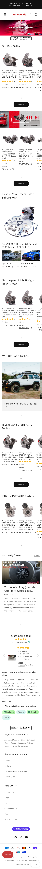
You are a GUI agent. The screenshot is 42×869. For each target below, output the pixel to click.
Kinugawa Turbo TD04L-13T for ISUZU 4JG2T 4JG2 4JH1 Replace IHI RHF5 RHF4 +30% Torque (10, 525)
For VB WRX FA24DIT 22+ (27, 265)
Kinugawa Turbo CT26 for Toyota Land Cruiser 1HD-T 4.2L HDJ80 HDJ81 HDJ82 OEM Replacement (10, 457)
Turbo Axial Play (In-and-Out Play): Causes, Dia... (19, 588)
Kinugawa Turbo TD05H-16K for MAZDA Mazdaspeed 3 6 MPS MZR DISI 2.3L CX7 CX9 (27, 312)
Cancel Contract (10, 808)
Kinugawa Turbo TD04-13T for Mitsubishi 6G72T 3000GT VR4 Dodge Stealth (9, 154)
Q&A (6, 814)
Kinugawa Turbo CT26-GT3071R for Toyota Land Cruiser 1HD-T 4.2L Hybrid (27, 456)
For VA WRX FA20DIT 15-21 (9, 265)
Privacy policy (9, 860)
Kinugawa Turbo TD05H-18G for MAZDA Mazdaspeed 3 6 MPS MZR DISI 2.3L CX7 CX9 (27, 75)
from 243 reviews (19, 642)
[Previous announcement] (4, 4)
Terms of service (22, 860)
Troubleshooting (10, 819)
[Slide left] (15, 98)
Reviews (7, 766)
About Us (7, 760)
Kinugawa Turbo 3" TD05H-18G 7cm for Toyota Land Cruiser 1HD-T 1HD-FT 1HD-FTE (9, 75)
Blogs (6, 798)
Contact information (22, 864)
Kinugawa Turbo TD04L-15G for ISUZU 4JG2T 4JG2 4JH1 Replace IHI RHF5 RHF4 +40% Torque (27, 525)
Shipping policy (34, 860)
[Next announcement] (37, 4)
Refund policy (32, 857)
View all (21, 104)
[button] (5, 14)
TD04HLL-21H (21, 119)
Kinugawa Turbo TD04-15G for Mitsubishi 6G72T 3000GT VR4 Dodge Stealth (26, 154)
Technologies (9, 777)
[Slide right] (26, 98)
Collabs (7, 803)
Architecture (9, 792)
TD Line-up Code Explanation (15, 771)
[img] (21, 639)
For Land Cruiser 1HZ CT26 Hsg (20, 403)
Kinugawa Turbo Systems (18, 857)
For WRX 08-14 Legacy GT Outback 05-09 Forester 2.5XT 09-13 (20, 245)
